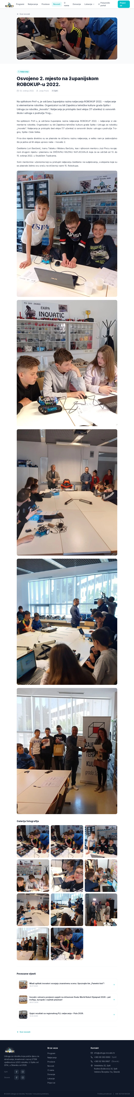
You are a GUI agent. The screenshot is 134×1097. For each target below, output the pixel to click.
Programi (20, 4)
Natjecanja (33, 4)
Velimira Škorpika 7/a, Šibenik (107, 1072)
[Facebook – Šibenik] (16, 1077)
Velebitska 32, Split (102, 1065)
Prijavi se (123, 4)
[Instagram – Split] (22, 1071)
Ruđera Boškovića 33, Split (105, 1069)
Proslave (46, 4)
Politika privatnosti (104, 1094)
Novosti (56, 4)
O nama (66, 4)
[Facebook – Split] (16, 1071)
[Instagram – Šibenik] (22, 1077)
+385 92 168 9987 (106, 1061)
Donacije (77, 4)
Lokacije (88, 4)
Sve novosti (25, 14)
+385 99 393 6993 (105, 1057)
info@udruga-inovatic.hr (104, 1053)
